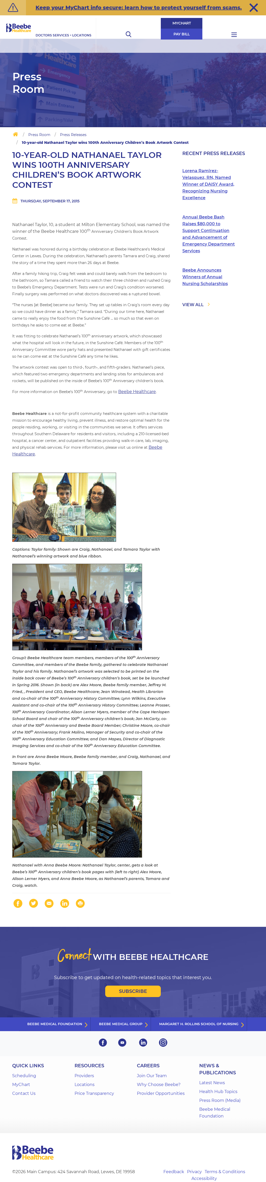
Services (61, 35)
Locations (81, 35)
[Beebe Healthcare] (18, 33)
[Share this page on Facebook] (18, 903)
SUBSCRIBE (133, 991)
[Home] (15, 135)
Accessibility (204, 1178)
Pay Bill (182, 34)
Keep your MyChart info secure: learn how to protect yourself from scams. (139, 7)
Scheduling (24, 1075)
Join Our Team (152, 1075)
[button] (253, 7)
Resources (62, 70)
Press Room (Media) (220, 1100)
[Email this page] (49, 903)
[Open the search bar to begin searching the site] (128, 35)
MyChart (181, 23)
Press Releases (73, 134)
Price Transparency (94, 1093)
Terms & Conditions (225, 1171)
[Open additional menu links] (234, 35)
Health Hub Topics (218, 1091)
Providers (84, 1075)
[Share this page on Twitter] (33, 903)
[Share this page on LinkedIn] (64, 903)
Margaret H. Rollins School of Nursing (198, 1024)
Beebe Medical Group (120, 1024)
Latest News (212, 1082)
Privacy (194, 1171)
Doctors (44, 35)
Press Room (39, 134)
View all (193, 304)
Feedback (173, 1171)
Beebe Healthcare (137, 391)
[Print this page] (80, 903)
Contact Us (24, 1093)
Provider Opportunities (161, 1093)
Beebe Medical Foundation (54, 1024)
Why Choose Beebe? (159, 1084)
